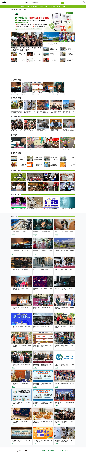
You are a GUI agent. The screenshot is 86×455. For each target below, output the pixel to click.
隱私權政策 (57, 450)
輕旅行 (27, 6)
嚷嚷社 (41, 6)
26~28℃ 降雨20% (27, 9)
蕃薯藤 (4, 2)
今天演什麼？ (16, 194)
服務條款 (52, 450)
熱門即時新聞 (16, 80)
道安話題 (14, 135)
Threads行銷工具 (53, 6)
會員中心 (47, 450)
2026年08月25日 (14, 9)
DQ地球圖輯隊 (34, 6)
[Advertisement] (40, 71)
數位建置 (62, 450)
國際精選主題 (16, 170)
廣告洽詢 (66, 450)
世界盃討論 (62, 6)
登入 (80, 2)
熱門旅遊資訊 (16, 98)
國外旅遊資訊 (16, 153)
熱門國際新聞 (16, 116)
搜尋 (46, 6)
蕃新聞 (22, 6)
